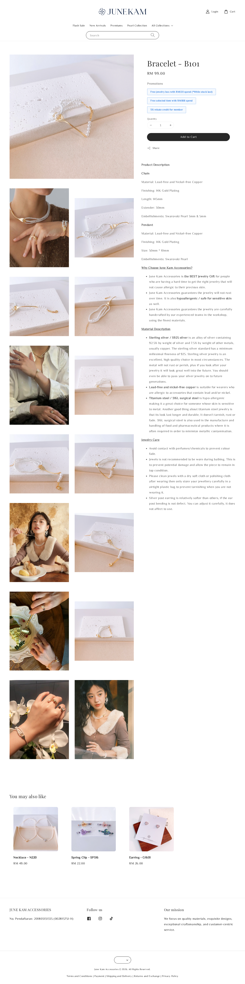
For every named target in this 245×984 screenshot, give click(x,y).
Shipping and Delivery (119, 976)
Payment (99, 976)
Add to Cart (188, 136)
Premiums (116, 25)
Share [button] (156, 148)
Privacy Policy (170, 976)
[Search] (153, 35)
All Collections (160, 25)
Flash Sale (79, 25)
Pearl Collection (137, 25)
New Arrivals (98, 25)
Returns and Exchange (147, 976)
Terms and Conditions (79, 976)
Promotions (155, 83)
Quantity (152, 119)
